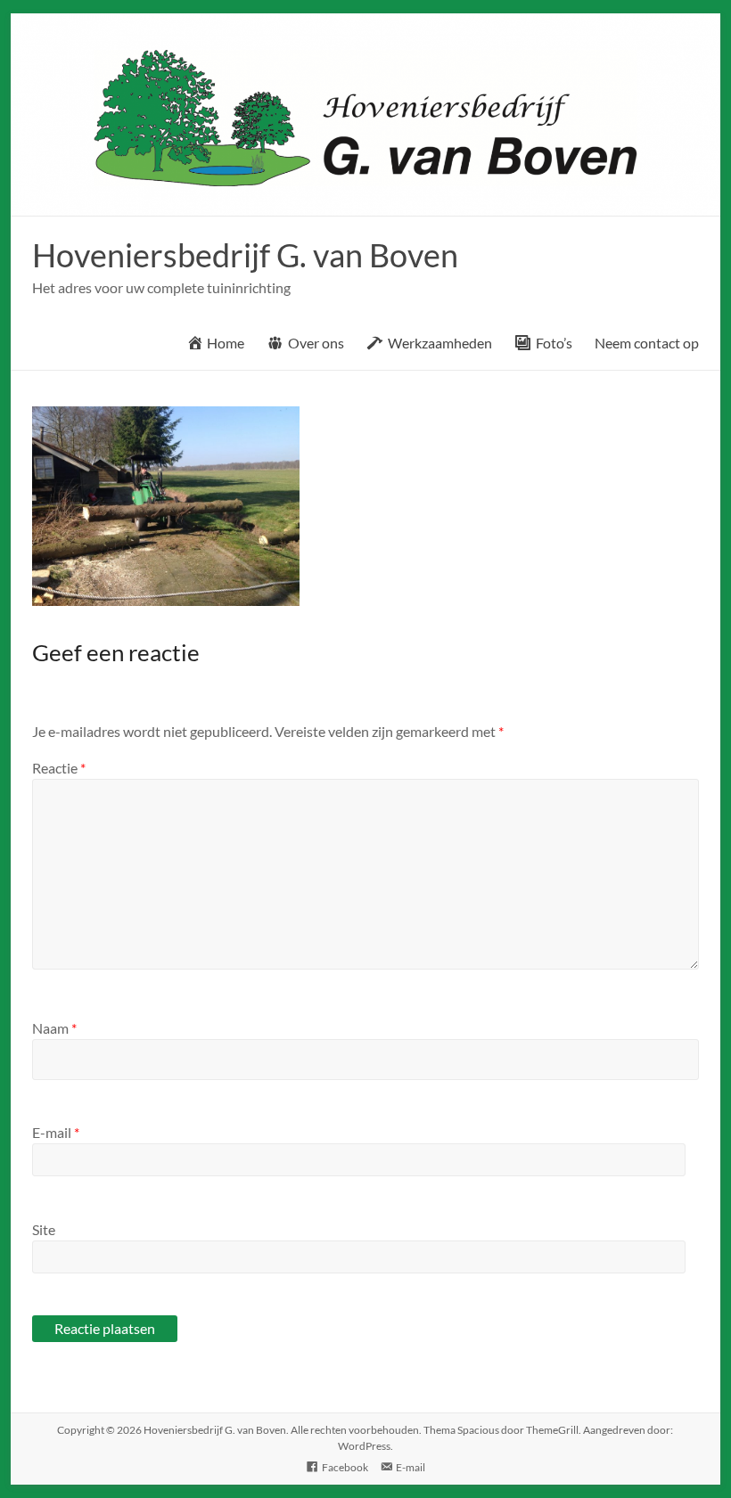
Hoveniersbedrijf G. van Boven (245, 254)
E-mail (55, 1132)
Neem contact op (647, 342)
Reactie (59, 767)
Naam (54, 1027)
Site (43, 1229)
